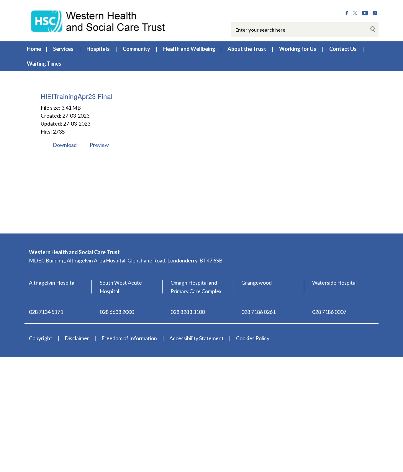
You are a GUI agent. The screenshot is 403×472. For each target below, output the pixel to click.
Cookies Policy (252, 338)
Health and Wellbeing (189, 49)
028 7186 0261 (258, 312)
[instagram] (375, 13)
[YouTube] (365, 13)
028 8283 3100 (188, 312)
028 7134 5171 (46, 312)
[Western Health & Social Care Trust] (98, 20)
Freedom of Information (129, 338)
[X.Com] (355, 13)
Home (34, 49)
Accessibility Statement (196, 338)
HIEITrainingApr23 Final (76, 96)
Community (136, 49)
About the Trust (246, 49)
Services (63, 49)
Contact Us (343, 49)
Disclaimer (77, 338)
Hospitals (98, 49)
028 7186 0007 (329, 312)
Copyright (40, 338)
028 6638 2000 (117, 312)
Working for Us (297, 49)
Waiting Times (44, 63)
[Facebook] (346, 13)
